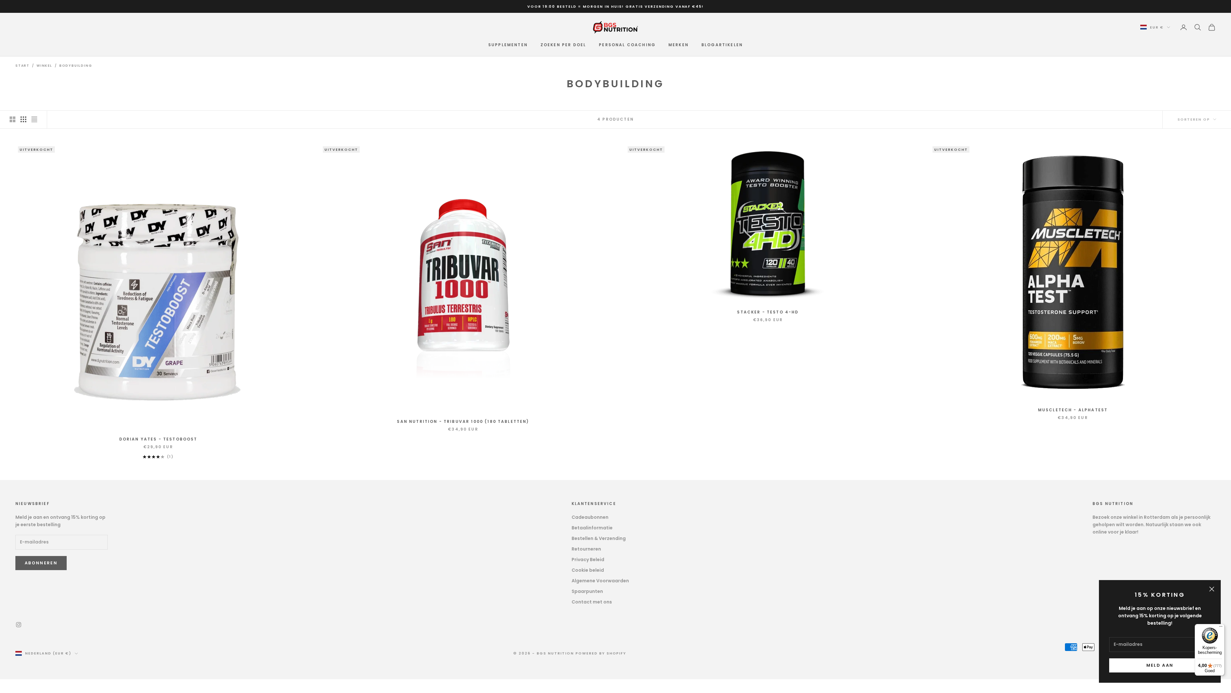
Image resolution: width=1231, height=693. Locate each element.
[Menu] (1221, 628)
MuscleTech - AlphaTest (1073, 410)
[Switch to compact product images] (34, 119)
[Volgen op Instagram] (18, 624)
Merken (678, 44)
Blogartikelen (722, 44)
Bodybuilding (75, 65)
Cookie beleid (588, 570)
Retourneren (586, 549)
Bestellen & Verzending (599, 538)
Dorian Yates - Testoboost (158, 439)
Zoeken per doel (563, 44)
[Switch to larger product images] (12, 119)
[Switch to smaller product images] (23, 119)
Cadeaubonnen (590, 517)
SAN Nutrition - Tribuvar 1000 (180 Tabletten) (463, 421)
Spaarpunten (587, 591)
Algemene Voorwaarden (600, 581)
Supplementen (508, 44)
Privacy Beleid (588, 559)
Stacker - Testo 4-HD (768, 312)
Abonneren (41, 563)
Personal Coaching (627, 44)
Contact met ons (592, 602)
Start (22, 65)
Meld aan (1160, 665)
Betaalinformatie (592, 528)
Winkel (44, 65)
